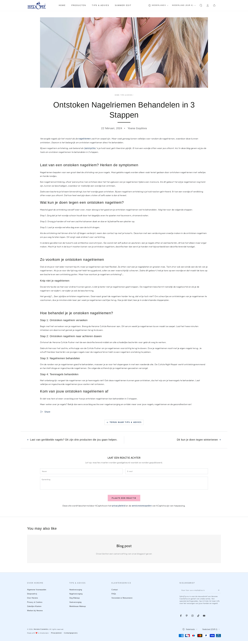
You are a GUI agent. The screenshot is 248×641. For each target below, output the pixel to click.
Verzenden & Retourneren (121, 598)
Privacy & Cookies (34, 602)
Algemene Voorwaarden (36, 590)
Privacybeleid (56, 633)
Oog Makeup (74, 598)
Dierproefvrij (32, 594)
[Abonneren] (219, 590)
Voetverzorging (75, 602)
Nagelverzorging (76, 594)
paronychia (90, 148)
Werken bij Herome (35, 611)
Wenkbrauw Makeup (77, 606)
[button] (200, 5)
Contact (114, 590)
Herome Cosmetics (41, 629)
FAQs (113, 594)
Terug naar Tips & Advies (126, 422)
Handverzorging (75, 590)
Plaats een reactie (124, 498)
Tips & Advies (126, 95)
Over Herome (32, 598)
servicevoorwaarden (142, 506)
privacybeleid (118, 506)
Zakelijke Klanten (34, 606)
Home (117, 95)
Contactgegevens (71, 633)
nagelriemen (84, 139)
